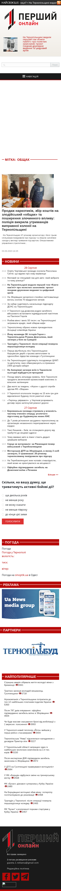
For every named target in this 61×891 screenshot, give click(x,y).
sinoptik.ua (21, 575)
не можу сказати (15, 504)
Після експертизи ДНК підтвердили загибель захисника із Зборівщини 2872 (27, 759)
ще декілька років (16, 495)
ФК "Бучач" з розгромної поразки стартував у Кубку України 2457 (27, 810)
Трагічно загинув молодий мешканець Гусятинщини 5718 (23, 692)
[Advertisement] (30, 118)
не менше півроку (16, 509)
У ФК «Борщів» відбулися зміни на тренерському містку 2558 (29, 776)
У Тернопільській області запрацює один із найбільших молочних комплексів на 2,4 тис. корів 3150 (27, 750)
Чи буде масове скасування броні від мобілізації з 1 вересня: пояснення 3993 (29, 723)
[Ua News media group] (30, 605)
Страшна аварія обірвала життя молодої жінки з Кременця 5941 (28, 683)
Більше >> (53, 475)
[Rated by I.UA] (9, 884)
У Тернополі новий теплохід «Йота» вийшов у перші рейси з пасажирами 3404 (27, 731)
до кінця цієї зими (16, 514)
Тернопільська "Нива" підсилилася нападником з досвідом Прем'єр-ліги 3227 (29, 739)
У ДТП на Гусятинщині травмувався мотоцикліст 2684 (29, 768)
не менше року (14, 500)
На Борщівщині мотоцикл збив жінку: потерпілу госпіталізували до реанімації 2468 (28, 793)
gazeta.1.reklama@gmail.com (23, 862)
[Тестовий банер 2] (30, 652)
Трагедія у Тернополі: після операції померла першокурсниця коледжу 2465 (27, 802)
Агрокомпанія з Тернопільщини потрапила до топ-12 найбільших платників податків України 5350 (28, 702)
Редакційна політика (18, 868)
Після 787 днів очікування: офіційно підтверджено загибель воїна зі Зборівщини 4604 (26, 713)
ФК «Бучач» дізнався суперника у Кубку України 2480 (28, 785)
